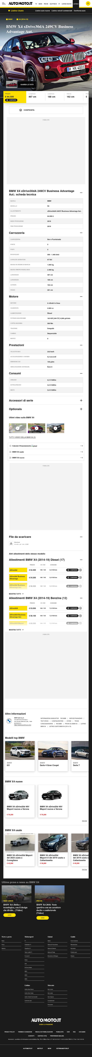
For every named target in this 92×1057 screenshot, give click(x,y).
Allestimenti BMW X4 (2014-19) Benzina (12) (38, 598)
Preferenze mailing (57, 1036)
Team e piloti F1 (28, 952)
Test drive (8, 901)
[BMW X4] (55, 428)
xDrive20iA (14, 608)
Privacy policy (9, 1032)
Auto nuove (50, 989)
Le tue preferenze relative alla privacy (35, 1055)
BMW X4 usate (18, 452)
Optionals (15, 409)
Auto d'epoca (51, 997)
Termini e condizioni (25, 1032)
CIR (26, 963)
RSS (74, 1032)
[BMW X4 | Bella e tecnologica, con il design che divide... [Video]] (16, 894)
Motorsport (29, 936)
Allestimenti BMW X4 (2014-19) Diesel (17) (37, 560)
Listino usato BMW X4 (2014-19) (60, 726)
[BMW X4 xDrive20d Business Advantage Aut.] (80, 586)
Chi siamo (82, 1032)
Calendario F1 (28, 944)
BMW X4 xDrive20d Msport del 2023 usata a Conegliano (19, 858)
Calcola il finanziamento (22, 446)
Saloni (50, 936)
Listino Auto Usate (29, 993)
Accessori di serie (21, 400)
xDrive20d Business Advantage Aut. (17, 586)
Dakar (26, 960)
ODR (68, 1032)
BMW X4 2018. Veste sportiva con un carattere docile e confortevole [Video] (48, 909)
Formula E (27, 956)
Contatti (31, 1036)
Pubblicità (60, 1032)
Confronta (12, 100)
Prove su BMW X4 (71, 724)
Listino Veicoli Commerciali (31, 997)
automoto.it (27, 1048)
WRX (26, 979)
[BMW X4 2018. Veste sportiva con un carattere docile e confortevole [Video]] (36, 428)
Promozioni (50, 1004)
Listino (27, 985)
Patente (72, 956)
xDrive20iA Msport (17, 623)
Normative (73, 948)
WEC (26, 971)
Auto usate (50, 993)
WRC (26, 975)
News (3, 941)
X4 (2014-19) (23, 19)
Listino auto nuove (42, 10)
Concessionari (51, 1000)
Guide (73, 936)
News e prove (7, 936)
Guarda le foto (27, 84)
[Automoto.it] (20, 3)
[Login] (88, 3)
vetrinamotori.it (62, 1048)
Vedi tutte (84, 821)
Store (69, 721)
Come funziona (74, 941)
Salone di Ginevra (52, 948)
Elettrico (3, 948)
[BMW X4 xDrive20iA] (80, 608)
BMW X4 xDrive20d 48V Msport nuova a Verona (18, 807)
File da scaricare (20, 537)
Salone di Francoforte (53, 944)
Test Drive (45, 721)
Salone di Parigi (51, 952)
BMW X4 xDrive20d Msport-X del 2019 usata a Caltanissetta (52, 858)
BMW (10, 19)
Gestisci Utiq (42, 1036)
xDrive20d (13, 570)
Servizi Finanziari (76, 718)
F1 (25, 941)
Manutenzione (74, 944)
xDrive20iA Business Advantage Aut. (17, 616)
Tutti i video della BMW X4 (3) (22, 437)
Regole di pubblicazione (44, 1032)
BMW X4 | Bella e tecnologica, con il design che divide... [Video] (15, 907)
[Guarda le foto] (11, 84)
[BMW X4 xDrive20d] (80, 570)
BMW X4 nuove (18, 457)
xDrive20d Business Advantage (17, 577)
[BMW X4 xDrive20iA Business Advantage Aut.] (80, 615)
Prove (3, 944)
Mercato (51, 985)
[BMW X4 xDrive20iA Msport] (80, 623)
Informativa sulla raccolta (10, 1055)
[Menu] (4, 3)
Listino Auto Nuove (29, 989)
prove (39, 901)
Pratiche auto (74, 952)
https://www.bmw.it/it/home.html (22, 725)
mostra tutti (15, 594)
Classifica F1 (28, 948)
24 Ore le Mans (28, 967)
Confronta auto (79, 10)
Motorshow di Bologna (53, 956)
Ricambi (63, 718)
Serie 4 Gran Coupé (49, 764)
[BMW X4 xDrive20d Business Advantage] (80, 577)
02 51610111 (17, 723)
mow (49, 1048)
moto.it (40, 1048)
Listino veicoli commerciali (62, 10)
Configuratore (58, 721)
